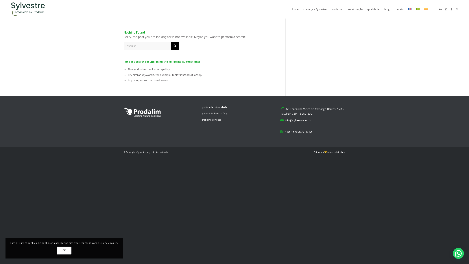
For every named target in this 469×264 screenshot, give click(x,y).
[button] (458, 253)
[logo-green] (28, 9)
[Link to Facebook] (451, 9)
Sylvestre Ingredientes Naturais (152, 152)
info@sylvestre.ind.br (298, 120)
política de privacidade (214, 107)
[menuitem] (295, 9)
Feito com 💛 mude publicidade (329, 152)
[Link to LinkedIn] (440, 9)
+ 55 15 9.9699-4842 (298, 131)
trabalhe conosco (211, 119)
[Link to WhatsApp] (457, 9)
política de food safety (214, 113)
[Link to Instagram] (446, 9)
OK (64, 250)
